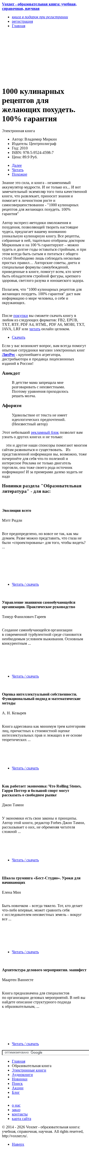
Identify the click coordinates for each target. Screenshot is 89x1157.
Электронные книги (29, 1070)
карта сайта (21, 1118)
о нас (16, 1105)
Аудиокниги (22, 1075)
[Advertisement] (32, 57)
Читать (17, 170)
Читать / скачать (25, 584)
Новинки (19, 1079)
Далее (17, 165)
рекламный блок (45, 432)
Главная (18, 1061)
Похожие (19, 174)
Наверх (18, 1144)
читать (34, 329)
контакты (20, 1114)
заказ (16, 1110)
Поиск (17, 1083)
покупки (20, 315)
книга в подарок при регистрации (40, 17)
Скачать (18, 337)
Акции (17, 1088)
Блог (16, 1092)
